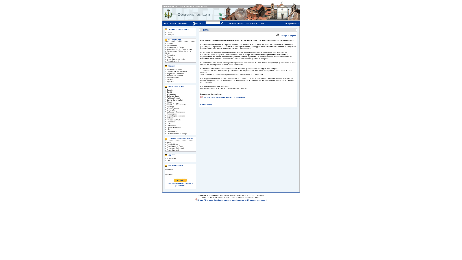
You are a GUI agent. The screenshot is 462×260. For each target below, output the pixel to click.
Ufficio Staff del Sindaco (177, 72)
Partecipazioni (172, 61)
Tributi (169, 102)
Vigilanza (170, 82)
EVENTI (262, 24)
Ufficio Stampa (173, 108)
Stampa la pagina (288, 36)
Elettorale (171, 110)
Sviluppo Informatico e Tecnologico (175, 113)
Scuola (170, 90)
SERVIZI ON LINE (236, 24)
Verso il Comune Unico (176, 59)
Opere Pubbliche (174, 128)
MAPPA (173, 24)
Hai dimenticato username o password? (180, 185)
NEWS (204, 6)
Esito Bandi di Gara (175, 146)
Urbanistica (171, 94)
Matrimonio (171, 126)
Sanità (169, 92)
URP (169, 124)
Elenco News (206, 105)
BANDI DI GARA (193, 6)
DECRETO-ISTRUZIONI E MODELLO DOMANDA (224, 98)
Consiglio (170, 35)
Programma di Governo (176, 47)
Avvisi (169, 142)
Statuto (170, 43)
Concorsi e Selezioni (175, 148)
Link (168, 161)
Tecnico (170, 80)
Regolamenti (172, 45)
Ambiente (171, 118)
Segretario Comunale (175, 74)
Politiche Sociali (173, 98)
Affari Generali (172, 78)
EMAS (169, 130)
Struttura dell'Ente (174, 70)
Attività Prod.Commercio (176, 104)
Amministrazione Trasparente (179, 49)
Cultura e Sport (173, 96)
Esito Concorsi (173, 150)
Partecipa (171, 55)
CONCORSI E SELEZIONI (174, 6)
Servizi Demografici (174, 100)
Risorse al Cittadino (175, 76)
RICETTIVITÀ (251, 24)
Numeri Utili (171, 159)
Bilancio (170, 57)
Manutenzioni (172, 132)
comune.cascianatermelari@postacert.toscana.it (245, 200)
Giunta (169, 33)
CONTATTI (182, 24)
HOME (165, 24)
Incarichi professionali (176, 116)
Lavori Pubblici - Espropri (177, 134)
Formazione (171, 122)
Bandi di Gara (172, 144)
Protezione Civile (174, 120)
